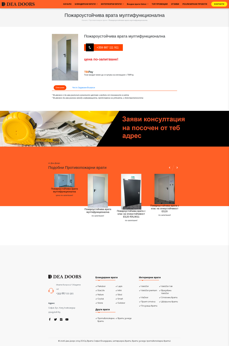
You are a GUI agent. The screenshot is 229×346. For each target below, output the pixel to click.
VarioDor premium (149, 290)
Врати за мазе (124, 318)
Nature (101, 294)
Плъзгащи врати (149, 306)
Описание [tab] (60, 88)
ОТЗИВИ (175, 4)
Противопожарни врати (98, 20)
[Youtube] (66, 319)
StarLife (101, 290)
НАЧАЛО (67, 4)
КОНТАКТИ (219, 4)
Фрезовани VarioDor (166, 291)
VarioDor (145, 286)
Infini (120, 290)
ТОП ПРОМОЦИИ (160, 4)
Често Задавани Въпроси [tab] (83, 88)
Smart (120, 299)
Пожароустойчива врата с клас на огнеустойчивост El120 (164, 208)
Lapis (120, 286)
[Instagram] (61, 319)
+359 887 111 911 (108, 47)
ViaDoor (144, 297)
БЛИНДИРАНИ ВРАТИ (85, 4)
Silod (120, 294)
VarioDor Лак (167, 286)
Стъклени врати (169, 297)
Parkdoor (102, 286)
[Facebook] (49, 319)
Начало (85, 20)
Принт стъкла (148, 302)
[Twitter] (55, 319)
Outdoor (121, 303)
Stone (100, 303)
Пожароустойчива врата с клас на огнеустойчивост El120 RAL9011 (131, 214)
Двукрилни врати (169, 302)
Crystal (101, 299)
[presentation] (170, 226)
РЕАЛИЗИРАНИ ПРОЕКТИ (194, 4)
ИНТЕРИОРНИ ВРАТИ (111, 4)
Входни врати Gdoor (137, 4)
